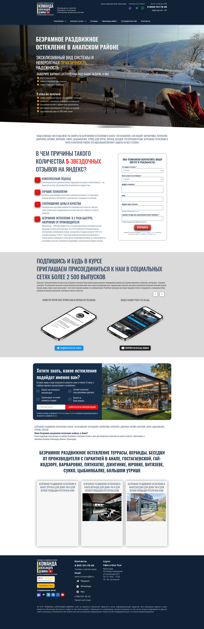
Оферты (155, 234)
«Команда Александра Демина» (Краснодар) (59, 439)
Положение (144, 232)
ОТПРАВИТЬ (142, 227)
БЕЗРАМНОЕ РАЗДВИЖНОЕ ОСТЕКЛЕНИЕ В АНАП (67, 43)
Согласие (152, 232)
